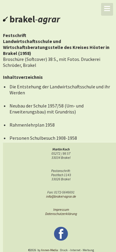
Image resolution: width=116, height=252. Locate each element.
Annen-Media (49, 250)
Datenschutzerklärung (61, 214)
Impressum (61, 210)
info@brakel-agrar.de (61, 196)
